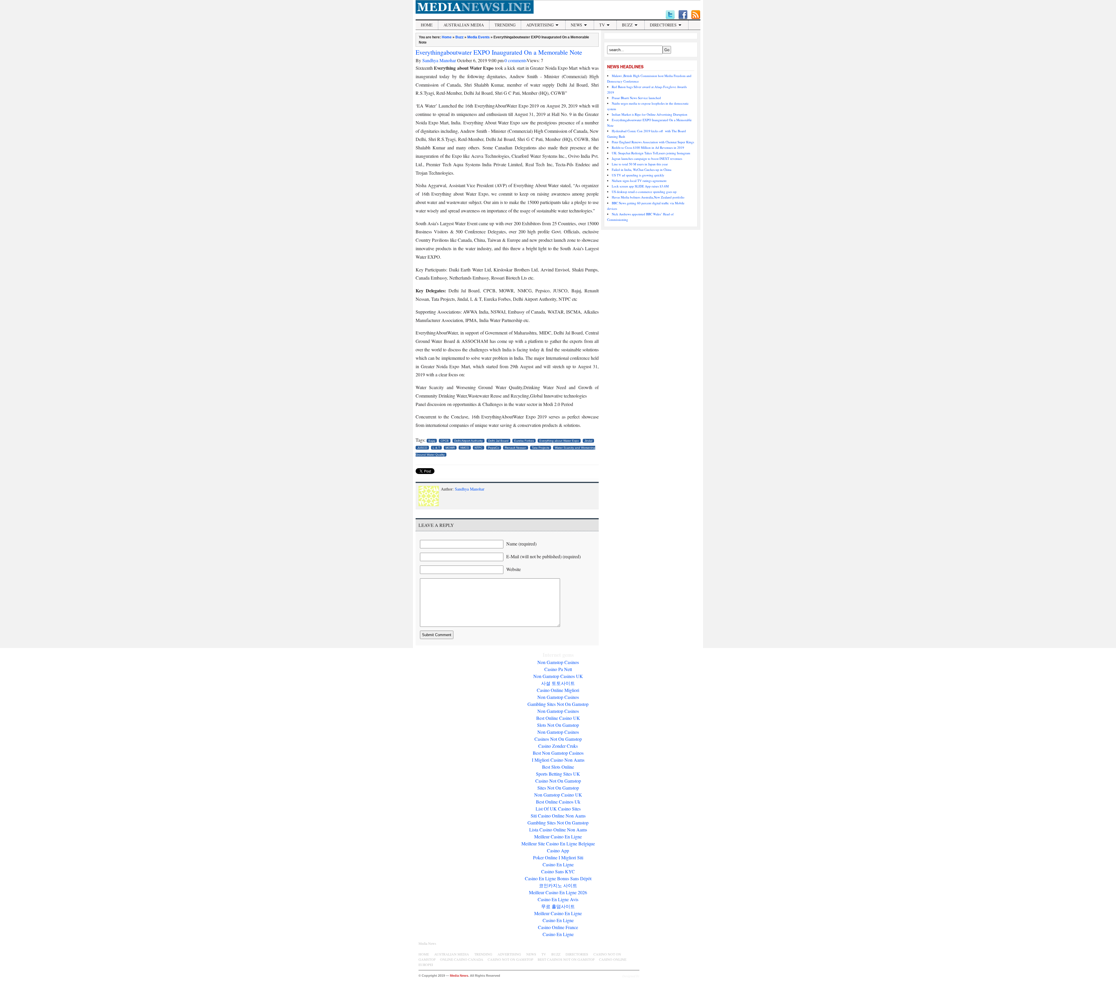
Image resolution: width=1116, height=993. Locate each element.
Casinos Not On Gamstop (558, 739)
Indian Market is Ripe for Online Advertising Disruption (649, 114)
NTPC (478, 447)
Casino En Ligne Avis (558, 899)
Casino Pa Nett (558, 669)
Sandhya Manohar (439, 60)
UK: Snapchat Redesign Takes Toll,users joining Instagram (651, 153)
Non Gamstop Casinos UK (558, 676)
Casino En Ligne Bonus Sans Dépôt (558, 878)
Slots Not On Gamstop (558, 725)
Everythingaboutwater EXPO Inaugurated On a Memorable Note (499, 52)
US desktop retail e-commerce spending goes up (644, 191)
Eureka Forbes (524, 440)
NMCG (464, 447)
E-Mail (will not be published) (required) (543, 556)
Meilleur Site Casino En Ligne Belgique (558, 843)
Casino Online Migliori (558, 690)
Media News (427, 943)
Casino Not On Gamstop (558, 781)
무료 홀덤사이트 (558, 906)
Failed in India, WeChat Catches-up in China (641, 169)
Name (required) (521, 544)
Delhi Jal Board (498, 440)
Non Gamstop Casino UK (558, 795)
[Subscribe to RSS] (695, 14)
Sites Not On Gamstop (558, 788)
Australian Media (463, 25)
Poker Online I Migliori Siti (558, 857)
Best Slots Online (558, 767)
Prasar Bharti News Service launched (637, 98)
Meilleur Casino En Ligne (558, 836)
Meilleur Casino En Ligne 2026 (558, 892)
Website (513, 569)
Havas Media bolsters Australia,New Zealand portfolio (648, 197)
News (576, 25)
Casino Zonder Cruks (558, 746)
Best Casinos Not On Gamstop (566, 959)
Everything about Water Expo (559, 440)
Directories (663, 25)
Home (427, 25)
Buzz (627, 25)
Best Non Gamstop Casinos (558, 753)
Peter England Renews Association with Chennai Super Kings (653, 142)
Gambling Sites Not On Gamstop (558, 704)
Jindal (588, 440)
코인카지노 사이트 (558, 885)
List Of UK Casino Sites (558, 809)
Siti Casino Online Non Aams (558, 816)
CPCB (445, 440)
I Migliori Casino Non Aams (558, 760)
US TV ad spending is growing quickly (638, 175)
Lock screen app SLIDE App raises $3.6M (640, 186)
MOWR (450, 447)
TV (602, 25)
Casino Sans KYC (558, 871)
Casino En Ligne (558, 864)
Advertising (540, 25)
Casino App (558, 850)
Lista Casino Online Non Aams (558, 829)
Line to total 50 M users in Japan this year (640, 164)
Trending (505, 25)
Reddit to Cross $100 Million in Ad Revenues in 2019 (648, 147)
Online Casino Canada (461, 959)
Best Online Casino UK (558, 718)
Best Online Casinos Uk (558, 802)
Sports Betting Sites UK (558, 774)
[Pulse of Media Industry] (475, 12)
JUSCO (422, 447)
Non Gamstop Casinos (558, 662)
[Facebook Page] (683, 14)
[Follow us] (670, 14)
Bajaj (431, 440)
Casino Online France (558, 927)
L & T (436, 447)
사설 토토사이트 (558, 683)
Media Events (478, 37)
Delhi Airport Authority (468, 440)
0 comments (516, 60)
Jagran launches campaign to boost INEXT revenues (647, 158)
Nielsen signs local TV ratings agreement (639, 180)
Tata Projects (540, 447)
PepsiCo (493, 447)
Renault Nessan (515, 447)
